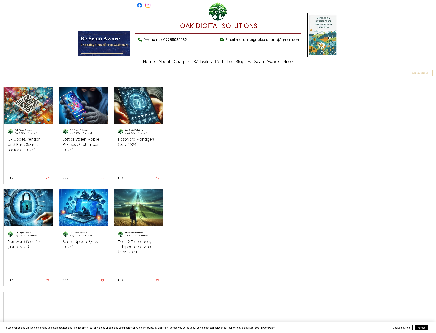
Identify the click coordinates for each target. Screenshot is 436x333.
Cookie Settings (401, 327)
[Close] (432, 327)
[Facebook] (139, 5)
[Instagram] (148, 5)
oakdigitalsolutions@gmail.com (271, 39)
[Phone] (140, 40)
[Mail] (221, 39)
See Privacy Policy (265, 327)
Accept (421, 327)
